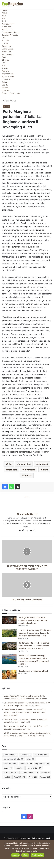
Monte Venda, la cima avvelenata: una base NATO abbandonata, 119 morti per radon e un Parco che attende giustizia (25, 712)
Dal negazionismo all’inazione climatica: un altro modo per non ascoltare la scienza (32, 620)
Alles (9, 464)
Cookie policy (37, 855)
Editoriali (5, 88)
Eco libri (5, 85)
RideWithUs (19, 777)
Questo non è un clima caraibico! (33, 671)
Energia (5, 43)
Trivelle (5, 68)
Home (4, 10)
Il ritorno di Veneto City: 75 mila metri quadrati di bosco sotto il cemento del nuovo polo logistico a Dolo (34, 633)
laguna (8, 768)
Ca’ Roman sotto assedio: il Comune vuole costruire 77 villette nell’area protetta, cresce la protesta (34, 645)
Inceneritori (6, 52)
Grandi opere (10, 764)
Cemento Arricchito (10, 35)
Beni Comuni (41, 755)
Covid (4, 38)
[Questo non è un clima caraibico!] (9, 674)
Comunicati (6, 79)
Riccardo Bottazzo (27, 514)
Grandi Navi (6, 46)
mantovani (42, 464)
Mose (19, 768)
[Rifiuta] (50, 849)
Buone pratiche (8, 76)
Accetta (15, 855)
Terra (4, 16)
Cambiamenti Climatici (13, 759)
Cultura (5, 82)
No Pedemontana (30, 773)
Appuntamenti (8, 74)
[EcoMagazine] (12, 4)
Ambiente (26, 755)
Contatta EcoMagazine (11, 93)
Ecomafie (5, 40)
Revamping (29, 469)
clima (30, 759)
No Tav (45, 773)
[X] (27, 530)
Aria (3, 18)
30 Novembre (10, 755)
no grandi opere (11, 773)
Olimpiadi (5, 60)
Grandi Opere (7, 49)
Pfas (4, 65)
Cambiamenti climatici (10, 32)
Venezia (27, 475)
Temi (4, 21)
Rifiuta (25, 855)
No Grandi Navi (34, 768)
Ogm (4, 57)
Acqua (4, 13)
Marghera (12, 469)
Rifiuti (45, 469)
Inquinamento (7, 54)
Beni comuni (7, 29)
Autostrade (6, 27)
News (13, 101)
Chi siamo (6, 90)
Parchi (4, 63)
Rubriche (5, 71)
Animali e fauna (8, 24)
